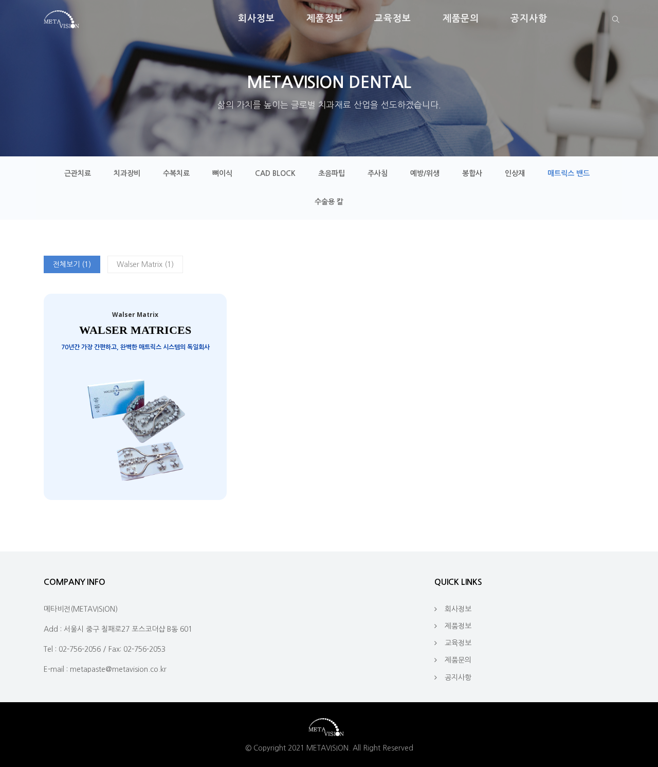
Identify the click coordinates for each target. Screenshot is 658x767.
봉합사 (472, 173)
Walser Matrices (135, 330)
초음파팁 (331, 173)
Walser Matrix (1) (145, 264)
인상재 (515, 173)
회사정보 (256, 18)
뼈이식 (222, 173)
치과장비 (127, 173)
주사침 (378, 173)
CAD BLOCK (275, 173)
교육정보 (392, 18)
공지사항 (528, 18)
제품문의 (461, 18)
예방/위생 (425, 173)
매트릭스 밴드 (568, 173)
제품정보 (324, 18)
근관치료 (77, 173)
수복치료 (176, 173)
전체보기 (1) (72, 264)
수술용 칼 (329, 201)
